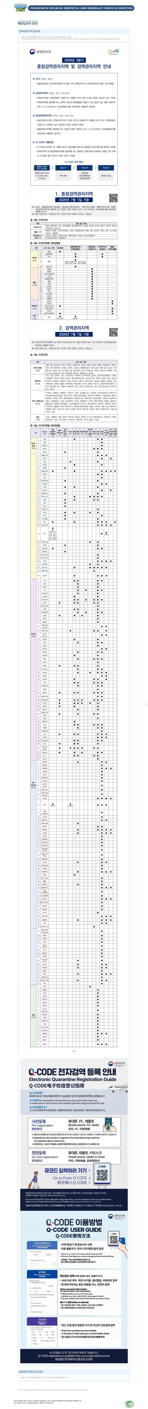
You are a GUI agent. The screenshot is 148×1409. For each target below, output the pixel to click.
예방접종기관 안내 (71, 8)
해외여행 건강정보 (125, 8)
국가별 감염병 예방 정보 (39, 8)
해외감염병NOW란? (95, 8)
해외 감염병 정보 (56, 8)
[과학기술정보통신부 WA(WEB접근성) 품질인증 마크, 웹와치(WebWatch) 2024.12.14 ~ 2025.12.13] (129, 1404)
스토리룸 (82, 8)
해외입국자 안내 (111, 8)
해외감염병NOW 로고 (20, 8)
